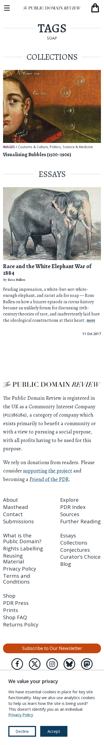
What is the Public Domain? (22, 538)
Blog (65, 563)
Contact (13, 514)
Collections (73, 542)
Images (9, 147)
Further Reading (80, 521)
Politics (55, 147)
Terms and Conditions (16, 578)
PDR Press (16, 602)
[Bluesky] (69, 664)
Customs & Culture (33, 147)
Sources (69, 514)
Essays (68, 535)
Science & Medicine (78, 147)
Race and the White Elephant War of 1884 (47, 269)
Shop (9, 595)
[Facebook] (17, 664)
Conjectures (75, 549)
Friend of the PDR (49, 479)
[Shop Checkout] (95, 8)
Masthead (15, 506)
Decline (22, 731)
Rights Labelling (23, 548)
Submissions (18, 521)
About (10, 499)
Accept (53, 731)
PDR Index (73, 506)
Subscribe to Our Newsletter (52, 648)
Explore (69, 499)
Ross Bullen (16, 279)
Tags (52, 28)
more (91, 320)
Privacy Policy (19, 568)
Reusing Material (13, 558)
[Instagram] (52, 664)
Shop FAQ (15, 617)
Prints (10, 610)
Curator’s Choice (80, 556)
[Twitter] (34, 664)
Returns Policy (20, 624)
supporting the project (47, 470)
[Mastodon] (87, 664)
